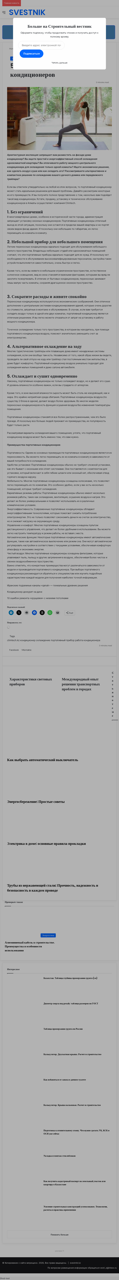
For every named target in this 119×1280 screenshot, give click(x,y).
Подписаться (31, 53)
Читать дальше (59, 62)
